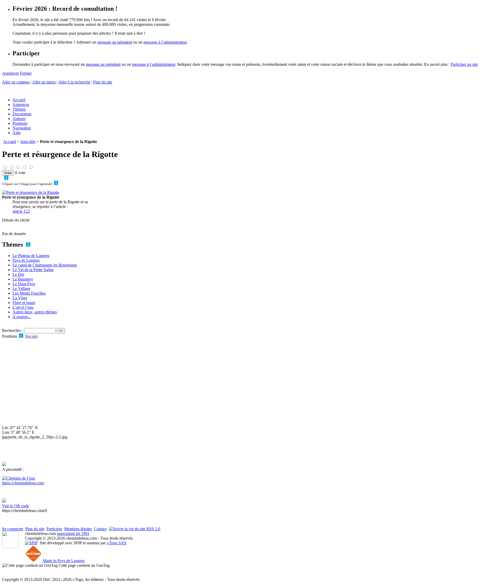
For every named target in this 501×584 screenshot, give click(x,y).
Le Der (18, 274)
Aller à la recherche (74, 82)
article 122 (21, 211)
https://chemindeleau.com (23, 483)
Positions (20, 123)
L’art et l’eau (23, 307)
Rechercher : (12, 330)
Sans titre (27, 141)
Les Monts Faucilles (29, 293)
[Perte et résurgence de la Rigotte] (30, 192)
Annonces (10, 73)
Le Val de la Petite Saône (33, 269)
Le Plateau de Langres (31, 255)
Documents (22, 114)
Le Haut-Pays (24, 284)
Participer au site (464, 64)
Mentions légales (78, 529)
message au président (114, 42)
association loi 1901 (73, 533)
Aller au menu (44, 82)
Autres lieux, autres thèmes (35, 312)
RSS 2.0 (152, 529)
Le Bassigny (23, 279)
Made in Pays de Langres (63, 560)
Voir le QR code (15, 506)
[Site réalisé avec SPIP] (31, 543)
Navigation (22, 128)
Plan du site (102, 82)
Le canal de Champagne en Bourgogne (45, 265)
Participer (54, 529)
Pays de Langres (26, 260)
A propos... (22, 316)
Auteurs (19, 118)
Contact (100, 529)
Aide (17, 132)
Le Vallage (21, 288)
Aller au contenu (15, 82)
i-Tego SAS (116, 543)
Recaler (31, 336)
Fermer (26, 73)
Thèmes (19, 109)
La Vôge (20, 298)
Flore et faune (24, 302)
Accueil (19, 100)
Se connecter (12, 529)
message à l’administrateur (165, 42)
